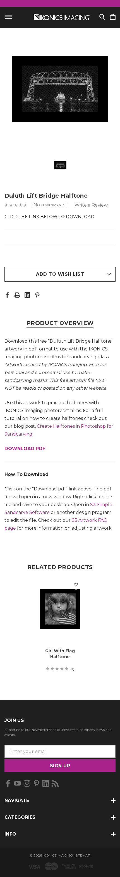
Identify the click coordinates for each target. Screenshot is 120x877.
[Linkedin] (27, 295)
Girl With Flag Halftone (60, 653)
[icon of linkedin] (45, 783)
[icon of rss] (55, 783)
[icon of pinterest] (36, 783)
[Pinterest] (37, 295)
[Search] (102, 17)
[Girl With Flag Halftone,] (60, 609)
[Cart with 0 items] (113, 17)
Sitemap (82, 855)
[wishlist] (76, 585)
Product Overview (60, 323)
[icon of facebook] (7, 783)
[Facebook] (7, 295)
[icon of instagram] (26, 783)
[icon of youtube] (17, 783)
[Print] (17, 295)
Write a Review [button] (91, 205)
